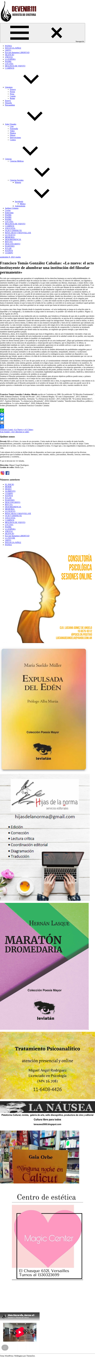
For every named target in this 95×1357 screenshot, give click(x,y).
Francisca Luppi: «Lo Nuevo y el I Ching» (16, 429)
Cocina (8, 210)
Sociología (19, 201)
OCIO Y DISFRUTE (13, 230)
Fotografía (14, 129)
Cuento (13, 96)
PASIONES (9, 246)
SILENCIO (9, 55)
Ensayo (13, 89)
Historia (18, 182)
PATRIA (8, 46)
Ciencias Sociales (17, 180)
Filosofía (8, 103)
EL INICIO (9, 484)
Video (12, 131)
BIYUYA (9, 242)
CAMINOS (9, 68)
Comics (13, 140)
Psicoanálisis (10, 105)
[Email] (47, 423)
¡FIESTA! (9, 57)
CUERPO (9, 253)
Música (22, 204)
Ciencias (8, 159)
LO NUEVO (10, 235)
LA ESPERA (10, 59)
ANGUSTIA (10, 228)
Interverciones (15, 137)
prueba (18, 257)
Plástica (13, 133)
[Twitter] (47, 419)
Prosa (12, 94)
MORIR (8, 487)
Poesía (12, 92)
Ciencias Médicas (17, 161)
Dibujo (12, 135)
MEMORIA (10, 237)
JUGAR (8, 248)
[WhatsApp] (47, 411)
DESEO (8, 489)
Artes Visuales (10, 124)
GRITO (8, 50)
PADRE (8, 61)
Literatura (8, 87)
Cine (12, 126)
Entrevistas (9, 213)
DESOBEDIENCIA (13, 239)
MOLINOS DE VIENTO (15, 66)
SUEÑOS (9, 251)
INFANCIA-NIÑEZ (13, 48)
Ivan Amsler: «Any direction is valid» (14, 432)
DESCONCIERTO (12, 244)
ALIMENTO (10, 491)
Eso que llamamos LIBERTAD (17, 52)
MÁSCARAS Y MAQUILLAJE (18, 233)
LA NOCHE (10, 538)
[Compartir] (47, 426)
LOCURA (9, 64)
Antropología (20, 206)
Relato (12, 98)
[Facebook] (47, 415)
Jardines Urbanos (11, 208)
